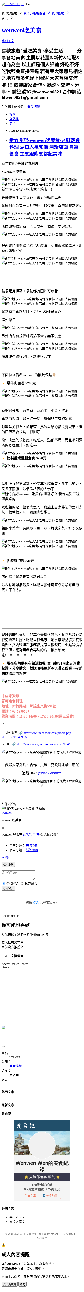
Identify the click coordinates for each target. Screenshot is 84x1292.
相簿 (12, 114)
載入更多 (8, 864)
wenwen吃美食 (22, 30)
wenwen (7, 812)
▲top (5, 857)
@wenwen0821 (50, 773)
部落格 (14, 119)
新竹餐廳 (32, 850)
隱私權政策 (69, 1233)
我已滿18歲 (9, 1284)
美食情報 (33, 106)
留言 (36, 834)
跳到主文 (8, 41)
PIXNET (18, 1233)
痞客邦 (27, 834)
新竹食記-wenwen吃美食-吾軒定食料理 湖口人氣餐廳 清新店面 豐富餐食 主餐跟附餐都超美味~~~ (44, 147)
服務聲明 (42, 1237)
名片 (12, 123)
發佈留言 (8, 888)
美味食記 (32, 845)
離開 (22, 1284)
